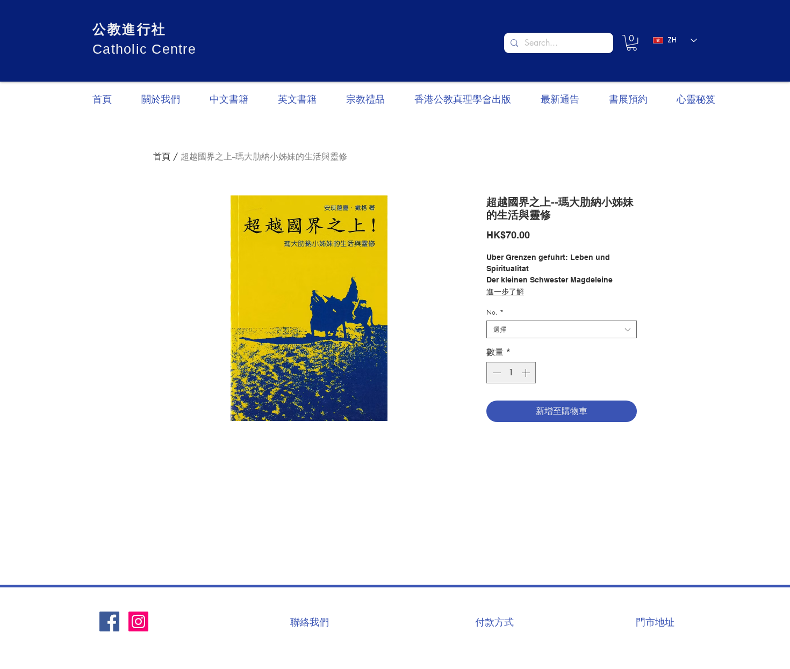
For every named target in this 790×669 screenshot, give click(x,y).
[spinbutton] (511, 372)
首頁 (161, 156)
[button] (631, 42)
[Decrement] (495, 372)
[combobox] (561, 329)
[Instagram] (138, 621)
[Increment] (526, 372)
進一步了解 (505, 291)
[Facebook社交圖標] (109, 621)
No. (495, 312)
